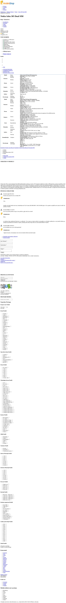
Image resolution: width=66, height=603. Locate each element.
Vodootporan (5, 519)
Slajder (4, 438)
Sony (4, 346)
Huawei (4, 329)
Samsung (5, 344)
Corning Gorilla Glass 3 (8, 411)
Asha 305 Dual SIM (22, 11)
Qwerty (4, 448)
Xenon (4, 431)
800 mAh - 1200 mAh (7, 494)
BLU (4, 318)
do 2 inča (5, 367)
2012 (4, 537)
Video (4, 24)
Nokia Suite (5, 155)
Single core (5, 484)
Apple (4, 314)
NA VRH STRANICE (5, 258)
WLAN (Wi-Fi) (6, 508)
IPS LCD (5, 395)
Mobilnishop (3, 11)
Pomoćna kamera (6, 517)
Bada (4, 355)
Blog (4, 8)
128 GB (4, 465)
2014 (4, 534)
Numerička (5, 449)
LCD (4, 385)
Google (4, 323)
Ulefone (4, 348)
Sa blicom (5, 426)
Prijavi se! (3, 280)
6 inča (4, 372)
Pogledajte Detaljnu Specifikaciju (7, 147)
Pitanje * (2, 248)
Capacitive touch (6, 406)
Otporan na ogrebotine (7, 407)
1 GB (4, 456)
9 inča (4, 376)
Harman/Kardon (6, 326)
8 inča (4, 375)
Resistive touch (6, 404)
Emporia (5, 322)
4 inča (4, 370)
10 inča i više (5, 377)
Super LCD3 (5, 390)
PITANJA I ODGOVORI (8, 72)
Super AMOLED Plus (7, 402)
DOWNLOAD (6, 71)
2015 (4, 533)
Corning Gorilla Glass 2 (8, 409)
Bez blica (5, 427)
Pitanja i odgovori (7, 53)
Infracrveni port (6, 515)
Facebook (5, 582)
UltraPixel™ (5, 425)
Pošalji (2, 252)
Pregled (4, 25)
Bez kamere (5, 417)
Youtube (5, 585)
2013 (4, 535)
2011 (4, 538)
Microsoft (5, 335)
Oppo (4, 340)
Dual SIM (5, 505)
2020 (4, 526)
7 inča (4, 373)
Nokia (16, 11)
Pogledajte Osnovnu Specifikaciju (21, 147)
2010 (4, 539)
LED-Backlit (5, 403)
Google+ (5, 583)
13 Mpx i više (6, 424)
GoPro (4, 325)
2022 (4, 524)
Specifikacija (5, 22)
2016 (4, 531)
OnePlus (5, 339)
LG (4, 334)
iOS (4, 358)
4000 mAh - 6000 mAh (8, 498)
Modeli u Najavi (4, 574)
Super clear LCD (6, 391)
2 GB (4, 457)
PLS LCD (5, 386)
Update (4, 157)
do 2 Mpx (5, 418)
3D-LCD (5, 397)
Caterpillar (5, 320)
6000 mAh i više (6, 499)
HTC (4, 327)
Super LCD (5, 388)
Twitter (4, 584)
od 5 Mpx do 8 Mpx (7, 421)
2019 (4, 528)
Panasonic (5, 341)
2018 (4, 529)
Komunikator (6, 439)
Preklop (4, 443)
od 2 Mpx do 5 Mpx (7, 420)
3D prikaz (5, 23)
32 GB (4, 462)
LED (4, 429)
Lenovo (4, 332)
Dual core (5, 485)
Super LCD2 (5, 389)
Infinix (4, 330)
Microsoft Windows (7, 359)
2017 (4, 530)
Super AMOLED (6, 400)
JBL (4, 331)
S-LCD (4, 394)
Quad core (5, 486)
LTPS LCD (5, 393)
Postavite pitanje (6, 237)
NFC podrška (6, 513)
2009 (4, 540)
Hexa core (5, 488)
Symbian (5, 361)
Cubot (4, 321)
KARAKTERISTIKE (7, 69)
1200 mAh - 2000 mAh (8, 496)
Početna (4, 6)
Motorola (5, 336)
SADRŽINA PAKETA (8, 70)
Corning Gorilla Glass (7, 408)
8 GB (4, 460)
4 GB (4, 458)
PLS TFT (5, 384)
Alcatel (4, 313)
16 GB (4, 461)
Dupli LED (5, 430)
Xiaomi (4, 349)
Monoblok (5, 436)
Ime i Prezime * (4, 241)
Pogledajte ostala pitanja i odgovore (10, 236)
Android (5, 354)
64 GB (4, 463)
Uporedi (4, 7)
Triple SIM (5, 506)
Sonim (4, 345)
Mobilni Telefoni (10, 11)
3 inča (4, 368)
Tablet (4, 440)
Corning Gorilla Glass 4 (8, 412)
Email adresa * (4, 245)
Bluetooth (5, 511)
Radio (4, 512)
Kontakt (4, 9)
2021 (4, 525)
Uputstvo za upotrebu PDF (8, 156)
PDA (4, 441)
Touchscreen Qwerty (7, 451)
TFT (4, 382)
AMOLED (5, 399)
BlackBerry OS (6, 357)
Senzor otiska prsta (7, 516)
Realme (4, 343)
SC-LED (5, 398)
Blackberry (5, 316)
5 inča (4, 371)
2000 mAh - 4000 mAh (8, 497)
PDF (4, 67)
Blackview (5, 317)
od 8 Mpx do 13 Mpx (7, 422)
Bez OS (4, 362)
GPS (4, 507)
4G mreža (5, 510)
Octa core (5, 489)
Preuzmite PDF (31, 147)
